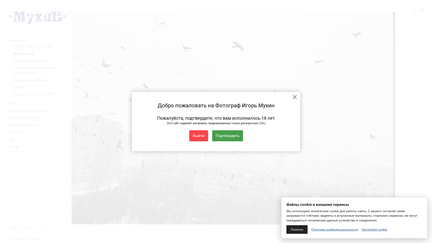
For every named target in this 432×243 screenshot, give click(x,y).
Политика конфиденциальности (334, 229)
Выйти (199, 135)
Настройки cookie (374, 229)
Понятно (297, 229)
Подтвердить (227, 135)
